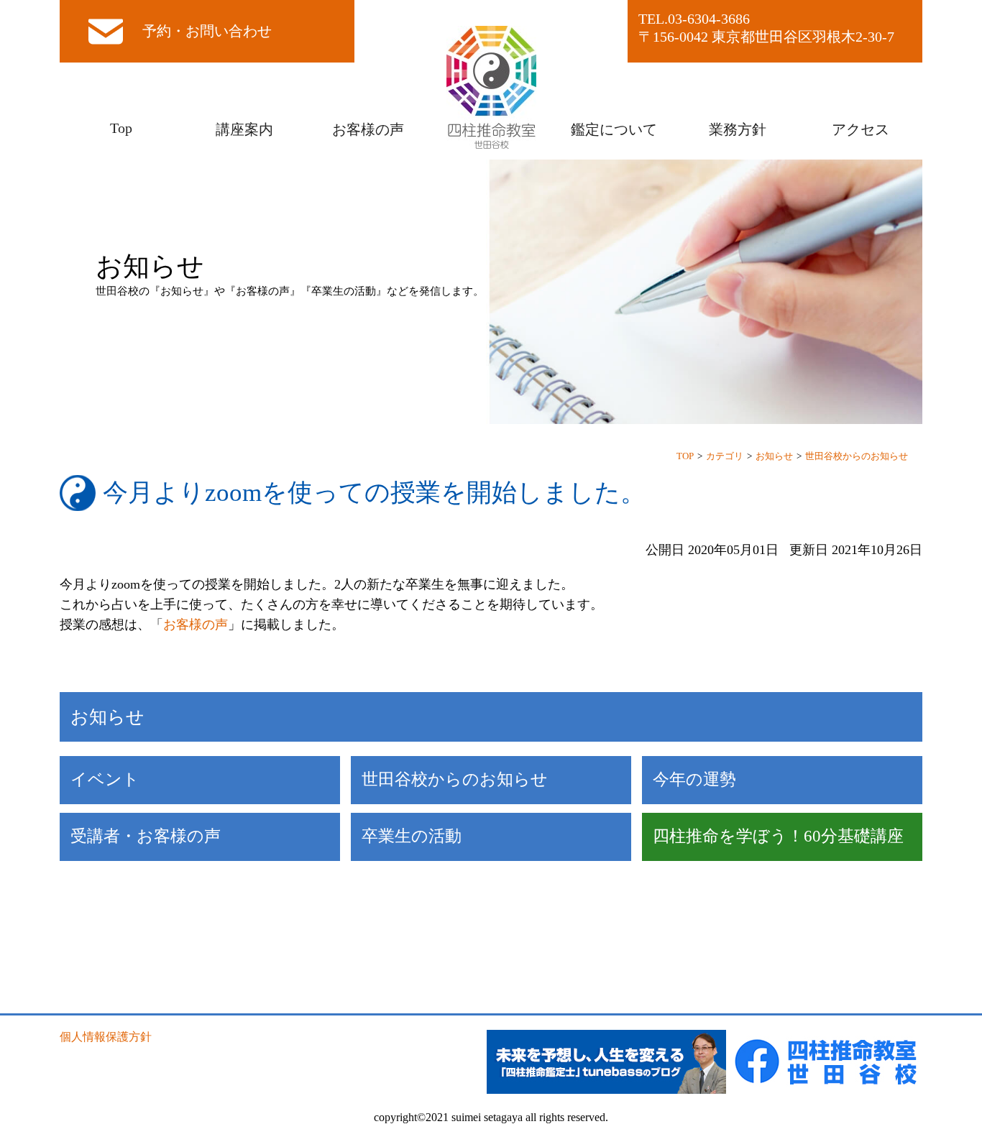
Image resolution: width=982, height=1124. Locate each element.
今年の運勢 (694, 779)
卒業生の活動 (412, 836)
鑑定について (614, 129)
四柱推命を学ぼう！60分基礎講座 (778, 836)
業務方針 (737, 129)
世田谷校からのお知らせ (856, 456)
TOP (685, 456)
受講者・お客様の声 (145, 836)
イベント (104, 779)
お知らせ (774, 456)
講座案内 (244, 129)
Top (121, 128)
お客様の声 (368, 129)
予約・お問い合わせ (207, 31)
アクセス (860, 129)
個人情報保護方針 (106, 1037)
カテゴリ (724, 456)
